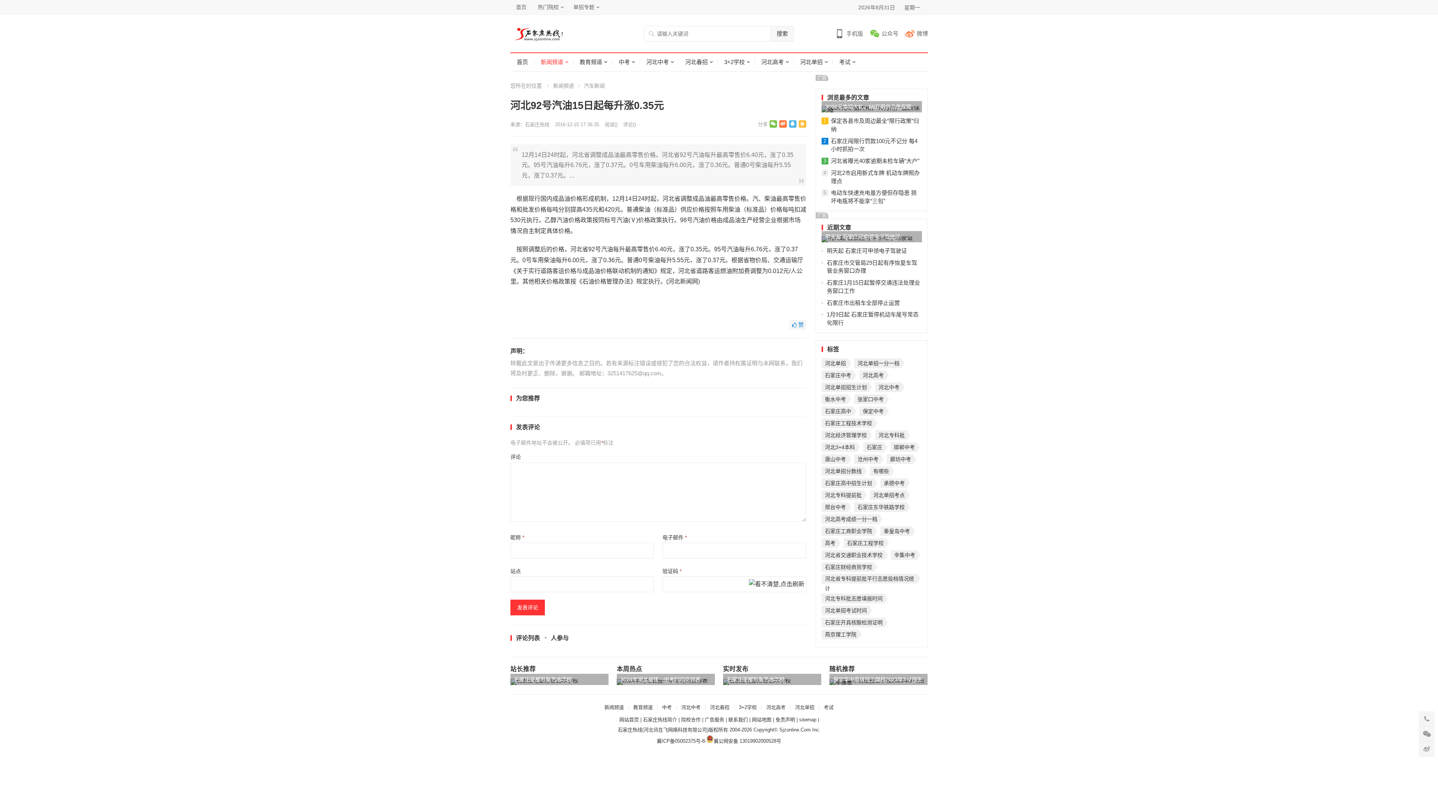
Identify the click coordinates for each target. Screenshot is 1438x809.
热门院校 (548, 7)
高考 (830, 543)
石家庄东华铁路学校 (881, 507)
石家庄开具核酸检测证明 (854, 622)
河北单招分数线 (843, 471)
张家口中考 (871, 399)
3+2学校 (734, 62)
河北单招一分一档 (878, 363)
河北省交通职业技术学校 (854, 555)
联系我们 (738, 719)
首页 (521, 7)
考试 (844, 62)
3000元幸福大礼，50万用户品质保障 (868, 107)
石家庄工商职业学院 (848, 531)
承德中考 (894, 483)
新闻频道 (552, 62)
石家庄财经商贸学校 (848, 567)
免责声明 (785, 719)
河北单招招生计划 (846, 387)
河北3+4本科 (840, 447)
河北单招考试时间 (846, 610)
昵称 (517, 537)
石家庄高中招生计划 (848, 483)
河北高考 (772, 62)
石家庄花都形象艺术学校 (543, 679)
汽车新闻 (594, 86)
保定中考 (873, 411)
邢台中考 (835, 507)
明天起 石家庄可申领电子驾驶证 (862, 237)
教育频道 (591, 62)
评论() (629, 124)
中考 (624, 62)
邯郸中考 (904, 447)
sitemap (807, 719)
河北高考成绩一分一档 (851, 519)
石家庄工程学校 (865, 543)
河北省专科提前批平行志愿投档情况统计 (869, 580)
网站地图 (761, 719)
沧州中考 (868, 459)
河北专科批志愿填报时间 (854, 599)
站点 (515, 571)
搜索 (782, 33)
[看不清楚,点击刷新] (776, 584)
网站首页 (629, 719)
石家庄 (874, 447)
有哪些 (881, 471)
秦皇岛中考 (897, 531)
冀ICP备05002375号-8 (681, 741)
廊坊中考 (900, 459)
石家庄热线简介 (660, 719)
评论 (515, 457)
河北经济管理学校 (846, 435)
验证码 (672, 571)
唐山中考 (835, 459)
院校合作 (691, 719)
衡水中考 (835, 399)
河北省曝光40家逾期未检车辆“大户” (875, 161)
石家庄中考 (838, 375)
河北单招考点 (889, 495)
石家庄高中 (838, 411)
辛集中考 (904, 555)
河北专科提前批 (843, 495)
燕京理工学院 (840, 634)
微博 (922, 33)
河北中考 (657, 62)
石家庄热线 (537, 124)
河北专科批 (892, 435)
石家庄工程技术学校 (848, 423)
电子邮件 (674, 537)
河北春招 (696, 62)
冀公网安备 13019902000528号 (747, 741)
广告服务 (714, 719)
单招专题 (583, 7)
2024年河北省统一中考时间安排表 (661, 679)
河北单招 (811, 62)
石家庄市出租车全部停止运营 (863, 303)
